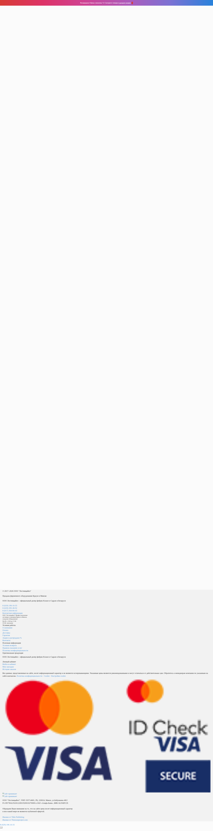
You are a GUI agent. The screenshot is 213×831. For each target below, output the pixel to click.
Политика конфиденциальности (15, 650)
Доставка (6, 633)
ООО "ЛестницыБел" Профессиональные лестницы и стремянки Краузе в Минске (54, 9)
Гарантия (6, 635)
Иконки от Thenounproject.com (15, 820)
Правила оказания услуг (12, 648)
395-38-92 (33, 10)
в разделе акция (125, 3)
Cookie (47, 676)
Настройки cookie (58, 676)
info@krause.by (36, 16)
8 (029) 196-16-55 (9, 605)
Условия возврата (9, 645)
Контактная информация (12, 613)
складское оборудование (52, 12)
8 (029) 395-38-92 (9, 608)
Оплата (5, 630)
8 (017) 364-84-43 (9, 611)
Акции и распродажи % (12, 638)
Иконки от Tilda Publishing (13, 817)
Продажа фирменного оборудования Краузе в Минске (24, 596)
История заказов (9, 669)
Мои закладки (8, 667)
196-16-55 (33, 8)
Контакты (6, 640)
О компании (7, 628)
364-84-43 (33, 13)
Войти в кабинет (9, 664)
